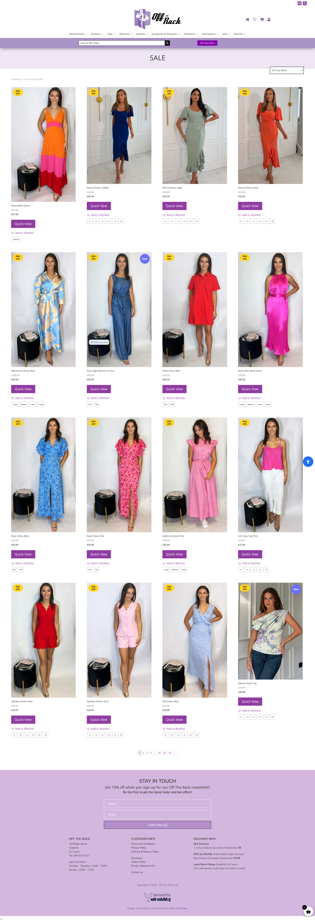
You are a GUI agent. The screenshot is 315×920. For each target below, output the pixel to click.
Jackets (140, 34)
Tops (110, 34)
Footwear (189, 34)
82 (165, 752)
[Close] (1, 918)
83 (170, 752)
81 (159, 752)
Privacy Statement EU (143, 865)
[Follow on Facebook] (305, 3)
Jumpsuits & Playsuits (164, 34)
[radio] (16, 239)
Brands (238, 34)
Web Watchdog (178, 908)
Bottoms (124, 34)
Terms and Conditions (143, 843)
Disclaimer (137, 858)
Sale (224, 34)
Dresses (95, 34)
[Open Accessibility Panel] (308, 461)
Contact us (137, 872)
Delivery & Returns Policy (145, 851)
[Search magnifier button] (167, 43)
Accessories (209, 34)
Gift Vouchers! (207, 43)
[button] (22, 233)
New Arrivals (76, 34)
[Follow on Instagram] (300, 3)
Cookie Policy (138, 862)
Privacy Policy (139, 847)
